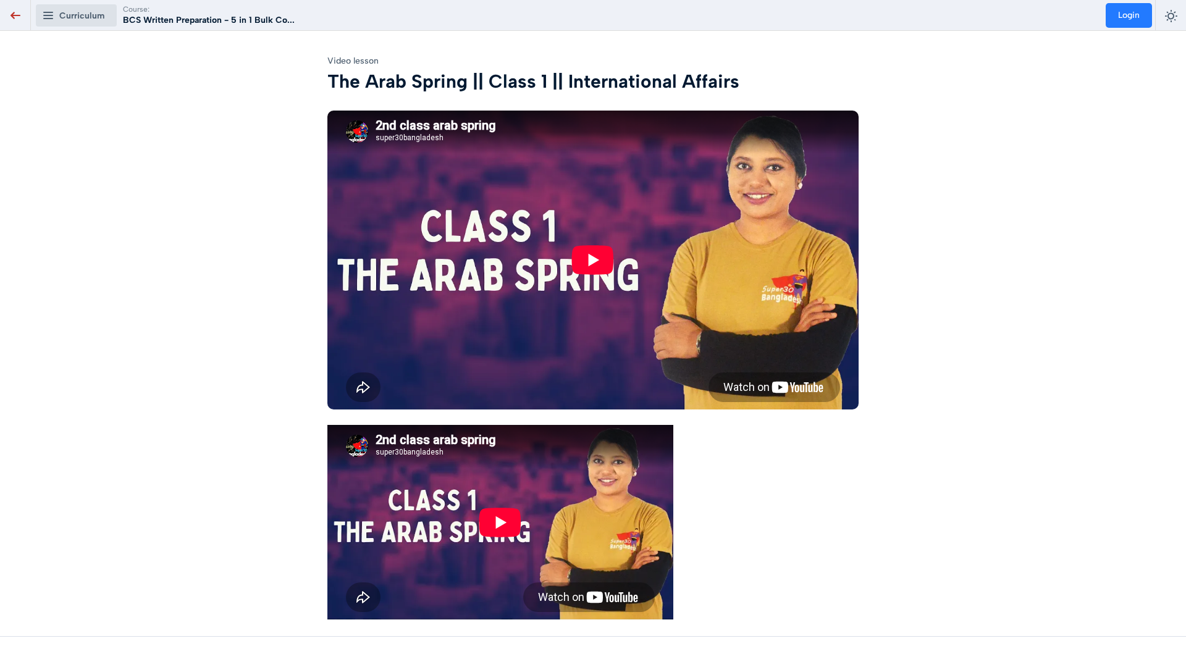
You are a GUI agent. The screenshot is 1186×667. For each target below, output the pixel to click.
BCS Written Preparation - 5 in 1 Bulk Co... (209, 20)
